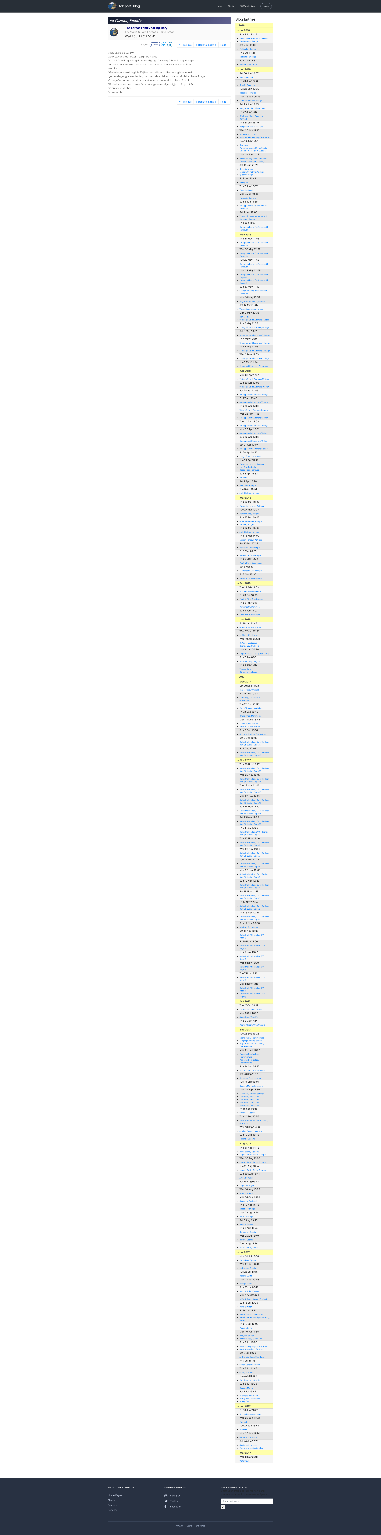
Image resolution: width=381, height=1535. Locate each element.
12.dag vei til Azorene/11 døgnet (253, 366)
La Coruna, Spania (247, 1268)
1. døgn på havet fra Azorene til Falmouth (253, 292)
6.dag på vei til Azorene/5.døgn (253, 418)
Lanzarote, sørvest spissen (251, 1094)
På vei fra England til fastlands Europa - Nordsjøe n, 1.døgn (253, 159)
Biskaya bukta (245, 1283)
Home (219, 6)
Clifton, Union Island (248, 672)
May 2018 (245, 234)
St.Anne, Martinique (248, 643)
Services (112, 1509)
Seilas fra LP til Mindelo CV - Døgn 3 (252, 968)
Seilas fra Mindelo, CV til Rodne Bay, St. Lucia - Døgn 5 (253, 875)
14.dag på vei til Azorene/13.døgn (254, 351)
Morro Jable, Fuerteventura (251, 1038)
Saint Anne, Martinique (249, 726)
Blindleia (243, 1430)
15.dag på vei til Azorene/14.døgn (254, 343)
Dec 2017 (245, 681)
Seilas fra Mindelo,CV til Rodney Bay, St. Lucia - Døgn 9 (253, 833)
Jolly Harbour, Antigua (249, 493)
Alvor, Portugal (246, 1178)
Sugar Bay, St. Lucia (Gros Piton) (254, 654)
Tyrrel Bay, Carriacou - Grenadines (249, 699)
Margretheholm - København (252, 108)
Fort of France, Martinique (251, 708)
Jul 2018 (244, 30)
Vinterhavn (244, 1461)
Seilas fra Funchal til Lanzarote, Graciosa (253, 1121)
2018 (241, 25)
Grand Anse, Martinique (250, 627)
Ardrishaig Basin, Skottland (251, 1357)
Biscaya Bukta (245, 1276)
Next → (224, 44)
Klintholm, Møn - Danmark (251, 116)
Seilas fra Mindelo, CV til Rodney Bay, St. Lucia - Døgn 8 (254, 843)
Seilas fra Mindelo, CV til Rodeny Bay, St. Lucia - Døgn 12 (254, 801)
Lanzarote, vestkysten (249, 1096)
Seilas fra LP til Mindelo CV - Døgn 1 (252, 989)
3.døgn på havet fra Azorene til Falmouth (253, 265)
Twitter (173, 1501)
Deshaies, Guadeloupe (249, 548)
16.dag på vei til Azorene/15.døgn (254, 335)
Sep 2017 (245, 1029)
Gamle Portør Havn (248, 1437)
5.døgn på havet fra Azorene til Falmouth (253, 244)
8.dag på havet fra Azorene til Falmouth (253, 207)
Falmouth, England (247, 198)
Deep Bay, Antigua (247, 485)
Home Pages (115, 1495)
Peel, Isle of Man (246, 1336)
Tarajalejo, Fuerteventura (250, 1041)
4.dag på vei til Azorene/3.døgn (253, 433)
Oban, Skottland (246, 1372)
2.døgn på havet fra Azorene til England (253, 275)
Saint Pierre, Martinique (249, 615)
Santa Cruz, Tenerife (248, 1017)
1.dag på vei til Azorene (249, 456)
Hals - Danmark (246, 77)
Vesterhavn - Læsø (248, 64)
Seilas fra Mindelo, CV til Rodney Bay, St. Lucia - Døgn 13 (254, 790)
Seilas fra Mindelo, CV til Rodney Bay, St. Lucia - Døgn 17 (254, 743)
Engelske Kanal (246, 190)
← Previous (185, 44)
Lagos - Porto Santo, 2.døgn (252, 1162)
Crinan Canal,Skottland (249, 1365)
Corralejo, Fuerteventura (250, 1078)
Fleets (231, 6)
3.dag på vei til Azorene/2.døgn (253, 441)
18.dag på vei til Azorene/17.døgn (254, 320)
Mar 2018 (245, 497)
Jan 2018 (245, 619)
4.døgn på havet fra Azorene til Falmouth (253, 254)
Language (200, 1526)
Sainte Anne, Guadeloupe (250, 578)
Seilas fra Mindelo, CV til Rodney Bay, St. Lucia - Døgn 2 (254, 907)
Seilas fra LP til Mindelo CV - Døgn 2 (252, 978)
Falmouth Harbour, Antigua (251, 464)
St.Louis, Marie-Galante (250, 591)
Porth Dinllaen (245, 1307)
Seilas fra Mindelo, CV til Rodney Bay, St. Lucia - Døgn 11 (254, 812)
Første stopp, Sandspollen (251, 1448)
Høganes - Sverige (247, 93)
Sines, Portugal (246, 1193)
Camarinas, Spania (247, 1260)
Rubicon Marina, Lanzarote (251, 1086)
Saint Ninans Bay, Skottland (251, 1349)
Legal (189, 1526)
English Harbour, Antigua (250, 540)
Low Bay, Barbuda (247, 467)
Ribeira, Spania (246, 1240)
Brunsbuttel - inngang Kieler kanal (254, 137)
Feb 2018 (245, 583)
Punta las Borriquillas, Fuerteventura (249, 1055)
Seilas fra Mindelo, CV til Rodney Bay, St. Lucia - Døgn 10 (254, 822)
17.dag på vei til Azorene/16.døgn (254, 327)
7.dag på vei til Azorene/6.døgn (253, 410)
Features (112, 1505)
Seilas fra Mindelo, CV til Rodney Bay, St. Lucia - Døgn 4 (254, 886)
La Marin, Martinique (248, 724)
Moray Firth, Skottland (249, 1398)
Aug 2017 (245, 1143)
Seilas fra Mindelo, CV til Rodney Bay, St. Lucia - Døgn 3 (254, 896)
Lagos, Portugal (246, 1185)
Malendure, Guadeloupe (250, 555)
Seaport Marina (246, 1388)
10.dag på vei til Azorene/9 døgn (254, 387)
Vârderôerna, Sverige (248, 41)
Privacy (179, 1526)
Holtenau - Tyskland (248, 134)
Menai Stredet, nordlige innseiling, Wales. (254, 1318)
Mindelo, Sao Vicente (248, 927)
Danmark (243, 119)
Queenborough (246, 169)
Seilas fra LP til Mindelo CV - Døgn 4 (252, 957)
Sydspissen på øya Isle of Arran (253, 1346)
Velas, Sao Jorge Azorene (251, 309)
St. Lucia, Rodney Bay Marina (252, 734)
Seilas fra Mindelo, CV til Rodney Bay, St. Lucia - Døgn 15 (254, 769)
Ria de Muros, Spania (248, 1247)
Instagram (175, 1495)
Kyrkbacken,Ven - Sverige (250, 100)
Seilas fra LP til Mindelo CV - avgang (252, 995)
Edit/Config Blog (247, 6)
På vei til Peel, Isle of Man (250, 1339)
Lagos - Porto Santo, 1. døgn (252, 1170)
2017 (241, 676)
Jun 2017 (245, 1406)
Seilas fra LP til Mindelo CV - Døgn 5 (252, 946)
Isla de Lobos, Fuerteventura (252, 1070)
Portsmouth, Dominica (249, 607)
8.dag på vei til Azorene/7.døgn (253, 402)
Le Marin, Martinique (248, 635)
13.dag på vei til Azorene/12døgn (254, 358)
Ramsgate (243, 182)
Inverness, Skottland (248, 1396)
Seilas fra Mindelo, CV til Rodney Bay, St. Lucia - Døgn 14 (254, 780)
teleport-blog (129, 6)
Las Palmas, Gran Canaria (250, 1009)
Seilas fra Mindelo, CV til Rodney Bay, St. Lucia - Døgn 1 (254, 918)
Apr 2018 (245, 370)
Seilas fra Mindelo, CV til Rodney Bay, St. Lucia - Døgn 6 (254, 865)
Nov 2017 (245, 760)
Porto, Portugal (246, 1216)
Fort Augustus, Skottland (250, 1380)
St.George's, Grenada (249, 690)
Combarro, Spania (247, 1232)
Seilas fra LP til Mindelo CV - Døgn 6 (252, 936)
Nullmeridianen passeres (250, 1414)
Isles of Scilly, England (249, 1291)
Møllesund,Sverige (247, 57)
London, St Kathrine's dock (251, 172)
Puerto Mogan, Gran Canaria (252, 1025)
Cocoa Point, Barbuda (249, 470)
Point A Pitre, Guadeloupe (251, 599)
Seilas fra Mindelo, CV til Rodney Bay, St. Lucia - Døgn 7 (254, 854)
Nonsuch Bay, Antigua (249, 514)
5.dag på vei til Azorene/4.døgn (253, 425)
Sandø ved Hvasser (248, 1445)
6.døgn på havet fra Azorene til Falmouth (253, 228)
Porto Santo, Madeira (249, 1152)
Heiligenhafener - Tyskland (251, 127)
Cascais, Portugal (247, 1209)
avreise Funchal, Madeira (250, 1131)
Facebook (175, 1506)
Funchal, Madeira (247, 1139)
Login (266, 6)
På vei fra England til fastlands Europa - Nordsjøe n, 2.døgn (253, 149)
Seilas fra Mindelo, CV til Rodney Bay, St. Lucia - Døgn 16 (254, 753)
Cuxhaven (243, 145)
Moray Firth (244, 1401)
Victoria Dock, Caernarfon (251, 1314)
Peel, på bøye (245, 1328)
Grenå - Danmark (247, 85)
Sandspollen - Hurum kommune (253, 38)
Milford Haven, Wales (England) (253, 1299)
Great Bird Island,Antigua (250, 521)
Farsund (243, 1422)
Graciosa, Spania (247, 1113)
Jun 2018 (245, 69)
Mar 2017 (245, 1452)
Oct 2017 (244, 1001)
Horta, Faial (244, 317)
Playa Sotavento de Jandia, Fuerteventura (251, 1044)
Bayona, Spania (246, 1224)
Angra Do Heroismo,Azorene (252, 301)
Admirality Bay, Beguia (249, 661)
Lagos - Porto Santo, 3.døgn (252, 1154)
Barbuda (243, 478)
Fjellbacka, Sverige (247, 49)
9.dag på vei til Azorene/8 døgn (253, 394)
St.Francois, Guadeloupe (250, 571)
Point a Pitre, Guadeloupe (250, 563)
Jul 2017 (244, 1252)
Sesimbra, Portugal (248, 1201)
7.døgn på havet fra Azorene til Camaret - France (253, 217)
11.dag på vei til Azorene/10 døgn (254, 379)
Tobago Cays (245, 669)
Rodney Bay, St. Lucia (249, 646)
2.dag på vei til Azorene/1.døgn (253, 449)
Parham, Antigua (246, 524)
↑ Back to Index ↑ (206, 44)
